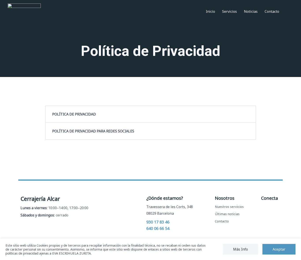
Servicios (229, 11)
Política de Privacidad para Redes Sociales (93, 131)
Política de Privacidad (74, 114)
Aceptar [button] (279, 249)
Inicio (210, 11)
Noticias (251, 11)
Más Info (240, 249)
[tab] (151, 114)
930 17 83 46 (157, 222)
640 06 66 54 (157, 228)
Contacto (272, 11)
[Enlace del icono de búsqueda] (288, 11)
